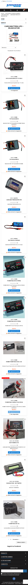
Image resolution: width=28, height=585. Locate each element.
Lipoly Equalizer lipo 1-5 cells (14, 78)
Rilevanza (9, 48)
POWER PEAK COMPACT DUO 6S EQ (14, 402)
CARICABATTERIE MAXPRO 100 (14, 200)
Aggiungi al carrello (14, 88)
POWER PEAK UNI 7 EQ (14, 523)
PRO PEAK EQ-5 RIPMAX (14, 240)
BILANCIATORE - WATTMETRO (14, 483)
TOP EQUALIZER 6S (14, 119)
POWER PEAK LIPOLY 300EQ (14, 281)
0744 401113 (9, 1)
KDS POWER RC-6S (14, 442)
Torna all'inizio (21, 542)
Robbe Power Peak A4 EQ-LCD (14, 361)
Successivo (16, 539)
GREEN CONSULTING (22, 583)
